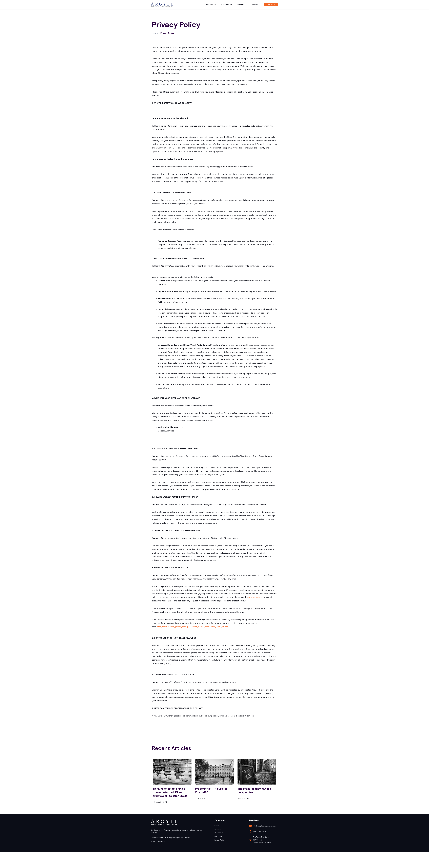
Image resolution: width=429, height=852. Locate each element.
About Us (240, 4)
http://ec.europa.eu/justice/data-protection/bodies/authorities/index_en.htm (193, 626)
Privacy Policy (219, 840)
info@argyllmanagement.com (264, 826)
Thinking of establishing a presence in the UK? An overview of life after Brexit (170, 792)
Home (155, 33)
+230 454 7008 (259, 831)
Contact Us (218, 833)
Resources (253, 4)
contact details (255, 597)
